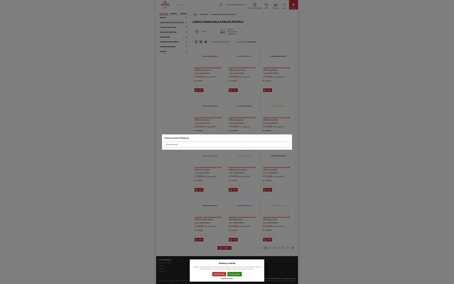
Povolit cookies (234, 274)
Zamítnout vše (219, 274)
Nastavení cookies (227, 278)
